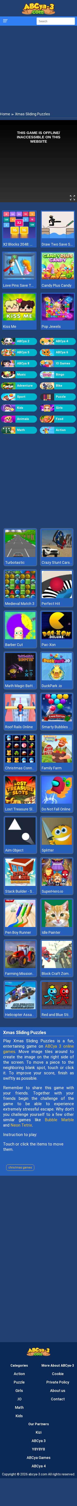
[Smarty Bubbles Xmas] (57, 720)
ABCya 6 (62, 352)
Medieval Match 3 (19, 603)
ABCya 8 (23, 363)
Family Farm (52, 768)
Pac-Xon (49, 645)
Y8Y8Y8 (38, 1449)
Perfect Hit (51, 603)
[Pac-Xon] (57, 638)
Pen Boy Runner (18, 932)
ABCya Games (39, 1457)
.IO (19, 1399)
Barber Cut (14, 645)
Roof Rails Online (19, 727)
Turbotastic (15, 562)
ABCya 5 (23, 352)
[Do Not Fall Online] (57, 802)
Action (61, 430)
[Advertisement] (38, 68)
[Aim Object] (20, 844)
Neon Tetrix (21, 1125)
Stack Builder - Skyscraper (26, 891)
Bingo (60, 374)
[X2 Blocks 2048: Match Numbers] (19, 237)
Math (21, 430)
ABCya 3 (39, 1441)
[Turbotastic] (20, 556)
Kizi (38, 1432)
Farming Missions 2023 (24, 973)
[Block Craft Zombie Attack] (57, 967)
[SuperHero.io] (57, 885)
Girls (59, 408)
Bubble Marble (59, 1119)
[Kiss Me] (19, 319)
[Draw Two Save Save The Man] (58, 237)
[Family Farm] (57, 761)
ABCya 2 (23, 341)
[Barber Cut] (20, 638)
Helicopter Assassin (22, 1014)
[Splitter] (57, 844)
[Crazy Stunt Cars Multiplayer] (57, 556)
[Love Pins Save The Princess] (19, 278)
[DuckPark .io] (57, 679)
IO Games (63, 363)
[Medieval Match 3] (20, 597)
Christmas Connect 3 (22, 768)
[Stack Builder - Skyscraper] (20, 885)
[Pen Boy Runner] (20, 926)
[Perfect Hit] (57, 597)
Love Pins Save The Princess (19, 285)
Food (59, 419)
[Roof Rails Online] (20, 720)
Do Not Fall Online (56, 809)
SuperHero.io (52, 891)
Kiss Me (9, 326)
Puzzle (61, 397)
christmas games (20, 1167)
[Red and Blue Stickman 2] (57, 1008)
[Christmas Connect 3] (20, 761)
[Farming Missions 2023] (20, 967)
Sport (21, 397)
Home (5, 114)
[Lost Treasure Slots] (20, 802)
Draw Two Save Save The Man (58, 244)
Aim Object (14, 850)
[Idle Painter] (57, 926)
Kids (20, 408)
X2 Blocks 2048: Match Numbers (19, 244)
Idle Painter (51, 932)
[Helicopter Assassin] (20, 1008)
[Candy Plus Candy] (58, 278)
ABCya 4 (62, 341)
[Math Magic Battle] (20, 679)
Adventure (25, 385)
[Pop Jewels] (58, 319)
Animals (23, 419)
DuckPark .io (52, 686)
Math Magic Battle (20, 686)
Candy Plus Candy (56, 285)
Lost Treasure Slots (21, 809)
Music (21, 374)
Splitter (48, 850)
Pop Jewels (51, 326)
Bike (59, 385)
